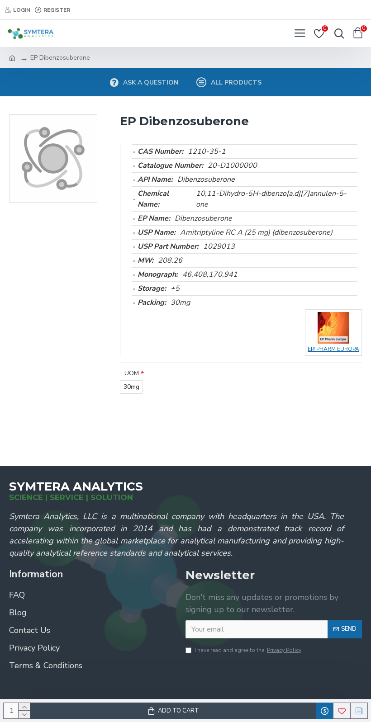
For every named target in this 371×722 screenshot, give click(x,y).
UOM (131, 373)
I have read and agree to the (248, 650)
